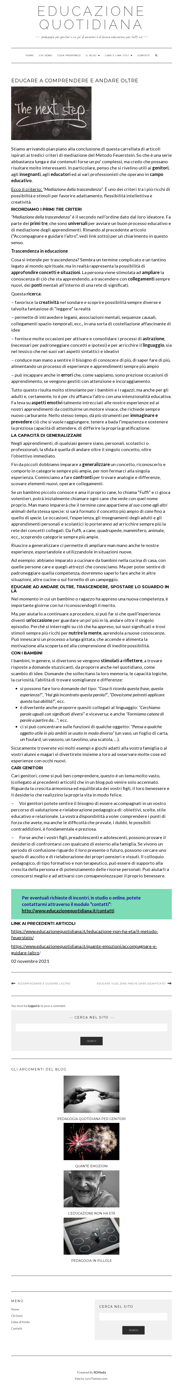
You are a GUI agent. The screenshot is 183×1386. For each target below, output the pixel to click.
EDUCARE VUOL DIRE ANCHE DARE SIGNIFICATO (131, 983)
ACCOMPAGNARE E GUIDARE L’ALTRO (44, 983)
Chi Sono (45, 55)
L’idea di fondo (20, 1322)
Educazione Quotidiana (91, 17)
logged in (34, 1006)
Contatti (143, 55)
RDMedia (100, 1372)
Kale (78, 1378)
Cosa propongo (69, 55)
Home (30, 55)
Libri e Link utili (117, 55)
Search (91, 1041)
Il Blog (92, 55)
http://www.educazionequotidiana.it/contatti (68, 910)
